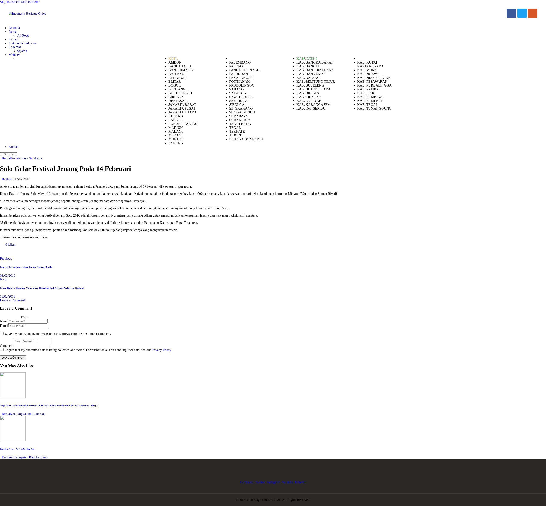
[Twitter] (522, 13)
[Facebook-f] (511, 13)
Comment (6, 345)
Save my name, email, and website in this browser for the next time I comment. (58, 333)
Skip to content (10, 2)
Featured (16, 158)
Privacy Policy (161, 350)
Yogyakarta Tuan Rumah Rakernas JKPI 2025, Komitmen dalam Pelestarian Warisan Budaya (49, 405)
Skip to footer (30, 2)
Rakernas (38, 414)
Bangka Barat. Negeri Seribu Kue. (17, 449)
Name (4, 321)
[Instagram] (532, 13)
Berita (6, 158)
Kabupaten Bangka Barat (30, 457)
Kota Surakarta (32, 158)
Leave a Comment (12, 300)
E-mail (4, 325)
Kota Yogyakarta (21, 414)
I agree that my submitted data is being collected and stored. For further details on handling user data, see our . (88, 350)
